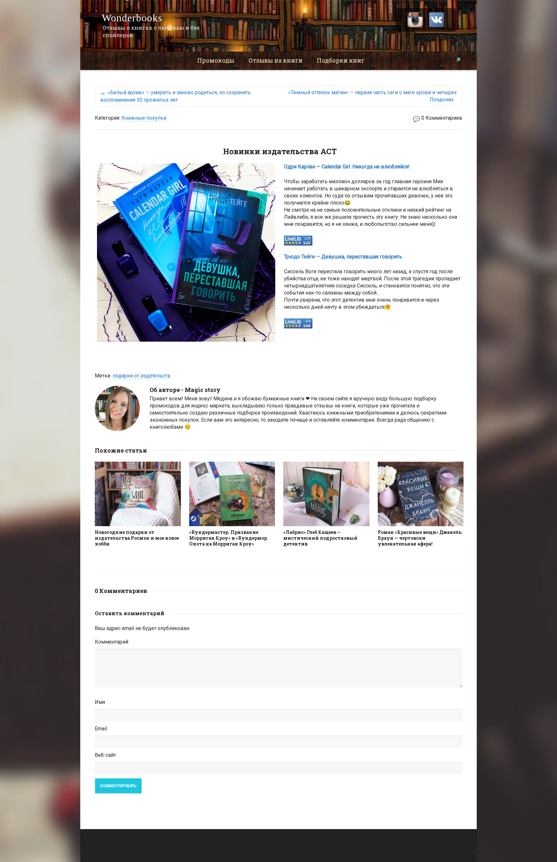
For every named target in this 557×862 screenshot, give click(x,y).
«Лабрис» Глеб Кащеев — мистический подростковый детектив (320, 538)
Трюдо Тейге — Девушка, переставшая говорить (343, 257)
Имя (100, 702)
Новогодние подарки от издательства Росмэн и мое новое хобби (137, 538)
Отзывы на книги (276, 60)
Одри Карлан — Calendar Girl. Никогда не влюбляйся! (347, 167)
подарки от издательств (142, 376)
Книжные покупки (144, 118)
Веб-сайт (105, 755)
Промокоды (215, 60)
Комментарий (111, 642)
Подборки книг (341, 60)
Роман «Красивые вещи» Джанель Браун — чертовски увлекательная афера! (420, 538)
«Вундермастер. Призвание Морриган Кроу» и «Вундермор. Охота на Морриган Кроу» (228, 538)
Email (101, 729)
